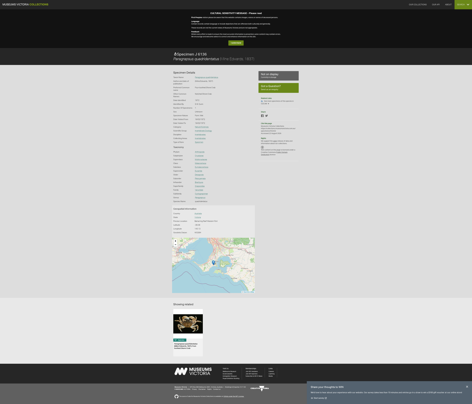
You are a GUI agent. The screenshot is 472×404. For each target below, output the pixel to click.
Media (271, 376)
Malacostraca (200, 163)
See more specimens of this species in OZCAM (277, 102)
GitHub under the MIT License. (234, 396)
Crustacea (199, 156)
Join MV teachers (251, 374)
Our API (436, 5)
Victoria (198, 217)
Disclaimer (202, 389)
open (275, 141)
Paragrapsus (200, 198)
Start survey (319, 398)
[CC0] (262, 147)
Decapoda (199, 175)
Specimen (199, 142)
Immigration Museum (230, 376)
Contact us (217, 389)
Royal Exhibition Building (231, 378)
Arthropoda (199, 152)
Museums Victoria (25, 4)
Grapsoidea (200, 186)
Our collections (418, 5)
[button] (463, 4)
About (448, 5)
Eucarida (198, 171)
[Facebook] (262, 116)
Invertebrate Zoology (203, 131)
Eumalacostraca (201, 167)
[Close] (467, 387)
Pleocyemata (200, 179)
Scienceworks (227, 374)
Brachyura (199, 182)
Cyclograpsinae (201, 194)
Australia (198, 214)
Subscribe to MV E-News (254, 376)
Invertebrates (200, 135)
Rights (209, 389)
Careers (271, 371)
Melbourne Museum (229, 371)
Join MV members (252, 371)
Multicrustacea (201, 159)
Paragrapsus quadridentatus (206, 77)
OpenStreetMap (249, 292)
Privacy (194, 389)
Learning (271, 374)
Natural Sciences (202, 127)
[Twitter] (266, 116)
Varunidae (199, 190)
